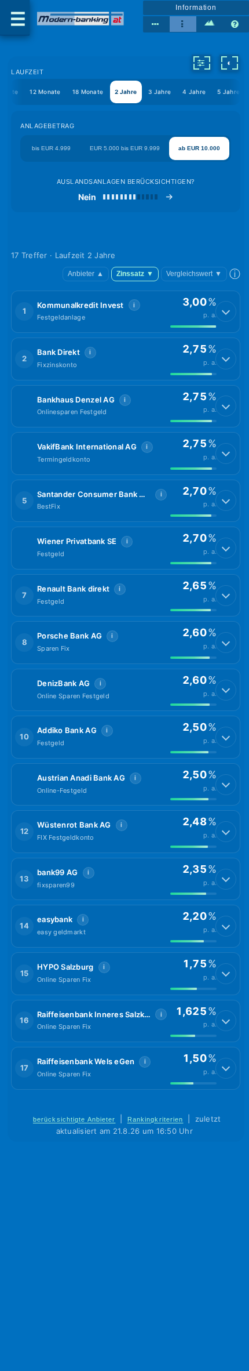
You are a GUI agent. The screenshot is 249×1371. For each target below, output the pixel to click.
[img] (193, 326)
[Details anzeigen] (225, 311)
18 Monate (87, 91)
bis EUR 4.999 (51, 148)
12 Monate (45, 91)
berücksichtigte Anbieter (74, 1119)
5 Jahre (228, 91)
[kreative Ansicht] (209, 24)
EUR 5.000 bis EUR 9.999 (125, 148)
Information (196, 7)
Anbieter (86, 274)
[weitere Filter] (201, 63)
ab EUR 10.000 (199, 148)
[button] (126, 312)
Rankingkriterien (155, 1119)
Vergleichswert (194, 274)
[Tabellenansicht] (156, 24)
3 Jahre (159, 91)
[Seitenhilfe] (235, 24)
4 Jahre (194, 91)
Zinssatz (134, 274)
